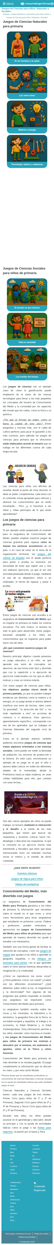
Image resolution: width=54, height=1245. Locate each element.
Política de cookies (41, 1234)
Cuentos (35, 1145)
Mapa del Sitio (12, 1159)
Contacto (13, 1166)
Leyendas (36, 1149)
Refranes (36, 1163)
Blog (12, 1152)
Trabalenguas (15, 1182)
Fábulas (13, 1186)
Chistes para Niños (13, 1206)
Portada (6, 14)
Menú (9, 3)
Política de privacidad (27, 1237)
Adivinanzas (15, 1200)
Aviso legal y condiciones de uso (18, 1234)
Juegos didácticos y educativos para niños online (30, 14)
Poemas (35, 1166)
